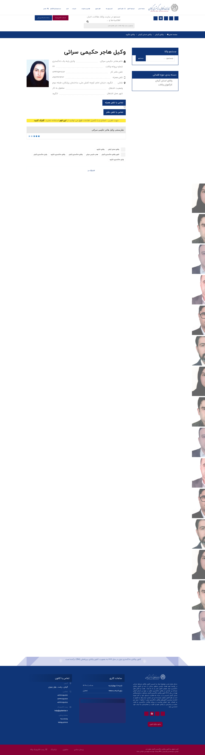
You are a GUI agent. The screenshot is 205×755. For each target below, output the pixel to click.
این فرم (63, 120)
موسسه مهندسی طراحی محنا (145, 751)
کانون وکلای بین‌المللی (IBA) (87, 659)
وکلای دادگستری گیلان (76, 154)
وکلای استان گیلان (113, 149)
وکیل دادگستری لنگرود (117, 160)
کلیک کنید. (39, 120)
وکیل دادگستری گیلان (40, 154)
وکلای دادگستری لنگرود (58, 154)
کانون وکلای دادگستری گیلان (110, 154)
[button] (176, 18)
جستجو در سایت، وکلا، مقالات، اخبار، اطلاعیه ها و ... (103, 18)
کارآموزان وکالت (165, 84)
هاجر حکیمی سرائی (92, 154)
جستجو (140, 58)
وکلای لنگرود (100, 149)
